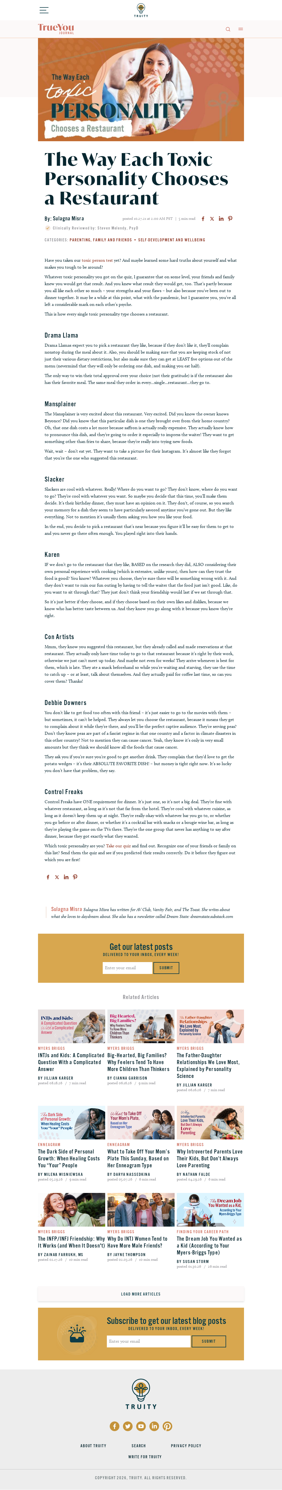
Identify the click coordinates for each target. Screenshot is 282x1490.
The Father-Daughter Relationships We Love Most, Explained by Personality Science (208, 1066)
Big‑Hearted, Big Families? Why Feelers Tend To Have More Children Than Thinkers (138, 1062)
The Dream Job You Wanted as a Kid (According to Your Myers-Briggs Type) (209, 1245)
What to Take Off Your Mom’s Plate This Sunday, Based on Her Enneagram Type (138, 1158)
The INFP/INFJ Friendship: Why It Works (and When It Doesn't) (71, 1242)
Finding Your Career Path (203, 1231)
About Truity (93, 1445)
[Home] (141, 10)
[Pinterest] (230, 218)
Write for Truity (145, 1456)
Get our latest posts (141, 946)
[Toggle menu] (44, 10)
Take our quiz (118, 845)
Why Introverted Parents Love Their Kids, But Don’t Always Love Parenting (210, 1158)
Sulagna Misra (68, 218)
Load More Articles (141, 1294)
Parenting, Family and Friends (101, 239)
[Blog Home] (56, 29)
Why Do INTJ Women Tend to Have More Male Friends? (137, 1242)
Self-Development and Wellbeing (172, 239)
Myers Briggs (51, 1048)
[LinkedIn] (221, 218)
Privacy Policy (186, 1445)
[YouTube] (141, 1426)
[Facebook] (203, 218)
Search (139, 1445)
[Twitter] (212, 218)
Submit (166, 967)
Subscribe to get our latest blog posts (166, 1321)
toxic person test (97, 260)
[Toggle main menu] (240, 29)
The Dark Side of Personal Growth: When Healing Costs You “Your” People (69, 1158)
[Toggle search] (227, 29)
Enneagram (49, 1144)
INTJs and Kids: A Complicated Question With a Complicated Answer (71, 1062)
